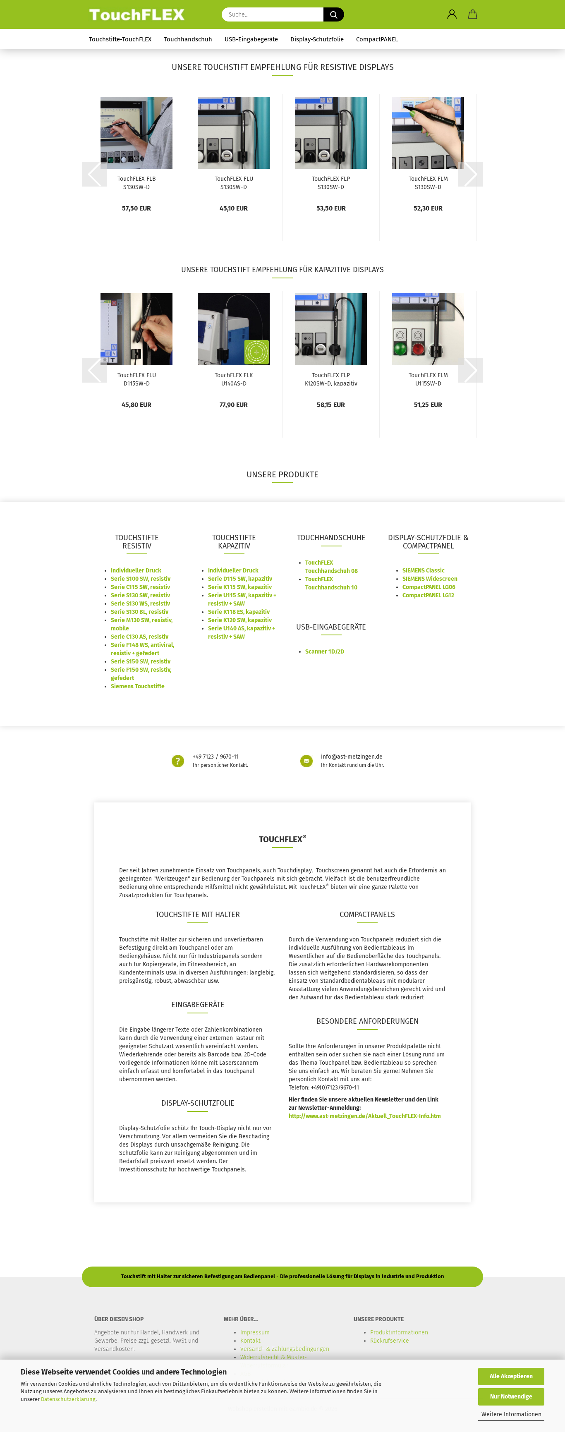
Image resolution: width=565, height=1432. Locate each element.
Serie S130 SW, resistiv (141, 595)
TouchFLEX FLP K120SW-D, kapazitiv (331, 379)
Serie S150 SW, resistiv (141, 661)
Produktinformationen (399, 1332)
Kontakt (250, 1340)
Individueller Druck (137, 570)
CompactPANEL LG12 (428, 595)
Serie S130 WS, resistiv (141, 603)
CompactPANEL (377, 39)
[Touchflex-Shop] (140, 14)
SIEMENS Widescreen (430, 578)
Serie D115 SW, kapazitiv (240, 578)
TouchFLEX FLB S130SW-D (136, 182)
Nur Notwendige (511, 1396)
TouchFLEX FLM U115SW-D (428, 379)
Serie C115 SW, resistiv (140, 587)
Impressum (255, 1332)
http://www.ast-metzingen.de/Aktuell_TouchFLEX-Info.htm (365, 1116)
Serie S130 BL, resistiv (140, 611)
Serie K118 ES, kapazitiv (239, 611)
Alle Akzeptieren (511, 1376)
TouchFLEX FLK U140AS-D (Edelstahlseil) (234, 379)
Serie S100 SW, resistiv (141, 578)
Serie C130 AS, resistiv (140, 636)
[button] (452, 14)
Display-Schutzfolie (317, 39)
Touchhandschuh (188, 39)
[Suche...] (333, 14)
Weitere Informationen (511, 1414)
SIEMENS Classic (424, 570)
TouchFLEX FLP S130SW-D (331, 182)
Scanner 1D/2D (324, 651)
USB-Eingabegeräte (251, 39)
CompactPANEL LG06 (429, 587)
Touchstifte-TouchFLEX (120, 39)
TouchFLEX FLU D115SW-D (136, 379)
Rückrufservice (389, 1340)
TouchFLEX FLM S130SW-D (428, 182)
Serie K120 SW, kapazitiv (240, 620)
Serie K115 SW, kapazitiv (240, 587)
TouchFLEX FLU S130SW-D (234, 182)
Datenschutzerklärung (68, 1399)
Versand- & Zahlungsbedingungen (284, 1349)
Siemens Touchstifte (138, 686)
